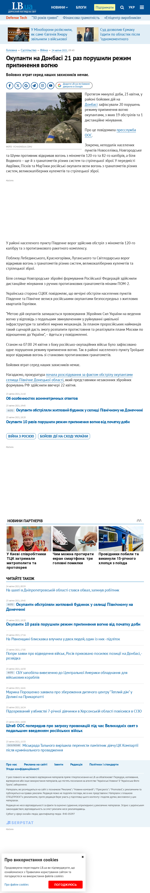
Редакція (76, 764)
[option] (40, 34)
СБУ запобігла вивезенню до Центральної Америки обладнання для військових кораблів (67, 675)
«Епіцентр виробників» (122, 17)
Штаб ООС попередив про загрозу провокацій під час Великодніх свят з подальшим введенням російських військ (72, 728)
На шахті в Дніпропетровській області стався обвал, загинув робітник (62, 590)
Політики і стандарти (104, 764)
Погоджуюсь (65, 884)
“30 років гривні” (45, 17)
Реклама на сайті (35, 764)
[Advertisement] (75, 210)
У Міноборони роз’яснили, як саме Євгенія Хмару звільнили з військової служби (51, 36)
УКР (132, 7)
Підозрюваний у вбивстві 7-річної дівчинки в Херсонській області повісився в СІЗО (74, 711)
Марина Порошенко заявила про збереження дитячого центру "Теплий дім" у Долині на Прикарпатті (69, 694)
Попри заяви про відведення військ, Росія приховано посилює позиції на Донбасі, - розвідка (74, 656)
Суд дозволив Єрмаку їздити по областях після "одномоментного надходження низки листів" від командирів (120, 39)
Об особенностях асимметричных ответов (42, 398)
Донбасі (91, 104)
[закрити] (83, 856)
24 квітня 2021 (59, 50)
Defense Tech (16, 17)
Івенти (58, 764)
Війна (44, 50)
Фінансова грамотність (81, 17)
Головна (11, 50)
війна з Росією (21, 436)
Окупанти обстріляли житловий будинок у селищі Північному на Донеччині (75, 410)
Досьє (78, 22)
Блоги (81, 7)
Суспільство (29, 50)
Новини (58, 7)
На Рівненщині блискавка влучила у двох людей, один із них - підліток (63, 638)
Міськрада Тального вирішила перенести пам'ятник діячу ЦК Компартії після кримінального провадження (72, 748)
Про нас (11, 764)
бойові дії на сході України (64, 436)
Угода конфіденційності (22, 769)
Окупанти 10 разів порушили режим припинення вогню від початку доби (67, 421)
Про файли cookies (16, 884)
